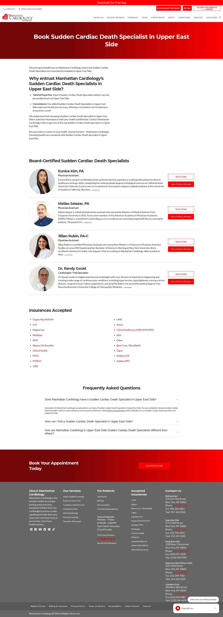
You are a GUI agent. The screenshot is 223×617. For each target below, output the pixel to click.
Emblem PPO (123, 361)
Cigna (119, 350)
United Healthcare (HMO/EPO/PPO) (135, 329)
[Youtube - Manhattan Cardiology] (40, 529)
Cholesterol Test (70, 509)
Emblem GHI (123, 355)
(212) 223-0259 (180, 593)
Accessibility (115, 606)
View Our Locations (31, 9)
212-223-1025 (180, 529)
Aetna (120, 324)
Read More (95, 190)
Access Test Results (207, 7)
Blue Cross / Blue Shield (128, 345)
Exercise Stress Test (72, 500)
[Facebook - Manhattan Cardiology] (35, 529)
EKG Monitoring (70, 513)
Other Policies (132, 606)
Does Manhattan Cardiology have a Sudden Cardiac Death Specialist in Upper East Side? (101, 399)
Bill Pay (100, 500)
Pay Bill (187, 8)
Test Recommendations (107, 509)
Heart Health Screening (73, 496)
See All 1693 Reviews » (107, 543)
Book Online (181, 176)
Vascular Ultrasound (72, 521)
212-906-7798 (180, 505)
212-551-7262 (180, 572)
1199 (35, 366)
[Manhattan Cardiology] (18, 17)
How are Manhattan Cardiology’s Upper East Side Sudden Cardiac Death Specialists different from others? (106, 432)
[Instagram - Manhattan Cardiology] (49, 529)
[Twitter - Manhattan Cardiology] (45, 529)
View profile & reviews (181, 184)
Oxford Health (40, 350)
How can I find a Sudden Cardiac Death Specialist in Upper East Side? (89, 421)
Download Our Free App (111, 2)
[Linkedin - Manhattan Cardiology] (31, 529)
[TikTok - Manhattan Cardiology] (53, 529)
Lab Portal (101, 496)
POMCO (37, 361)
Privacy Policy (78, 606)
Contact (10, 9)
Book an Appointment (168, 8)
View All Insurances (139, 549)
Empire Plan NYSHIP (43, 319)
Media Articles (38, 606)
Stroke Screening (70, 517)
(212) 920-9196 (180, 551)
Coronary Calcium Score (74, 505)
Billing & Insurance (58, 606)
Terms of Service (97, 606)
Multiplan (37, 335)
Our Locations (103, 505)
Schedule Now (154, 465)
